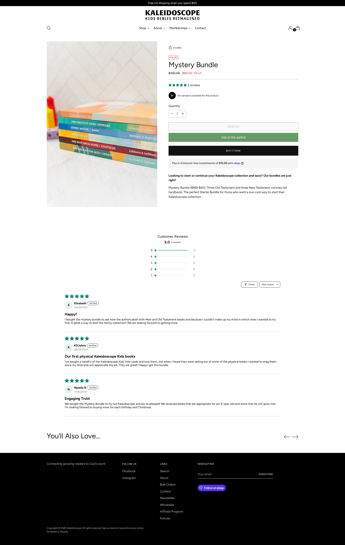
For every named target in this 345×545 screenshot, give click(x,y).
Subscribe (266, 474)
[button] (178, 85)
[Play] (172, 95)
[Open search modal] (48, 28)
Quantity (174, 106)
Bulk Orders (168, 484)
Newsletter (167, 498)
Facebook (128, 471)
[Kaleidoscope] (172, 15)
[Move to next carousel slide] (295, 437)
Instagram (129, 478)
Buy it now (233, 150)
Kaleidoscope (74, 528)
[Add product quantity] (183, 113)
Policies (165, 518)
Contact (165, 491)
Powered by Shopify (57, 531)
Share (177, 47)
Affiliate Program (171, 511)
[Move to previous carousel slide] (287, 437)
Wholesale (167, 505)
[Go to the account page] (288, 28)
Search (164, 471)
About (164, 478)
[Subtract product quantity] (172, 113)
